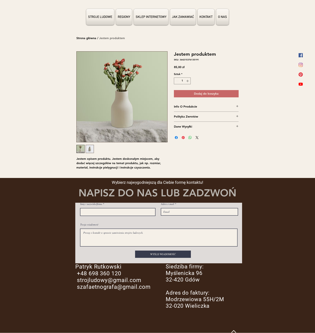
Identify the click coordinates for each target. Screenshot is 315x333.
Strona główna (86, 38)
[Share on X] (197, 137)
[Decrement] (176, 81)
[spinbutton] (182, 81)
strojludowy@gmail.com (109, 280)
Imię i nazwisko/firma (91, 204)
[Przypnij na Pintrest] (183, 137)
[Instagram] (301, 65)
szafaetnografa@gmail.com (114, 287)
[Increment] (188, 81)
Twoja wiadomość (89, 224)
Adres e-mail (167, 204)
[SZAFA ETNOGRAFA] (301, 55)
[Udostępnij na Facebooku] (176, 137)
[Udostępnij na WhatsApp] (190, 137)
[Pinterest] (301, 74)
